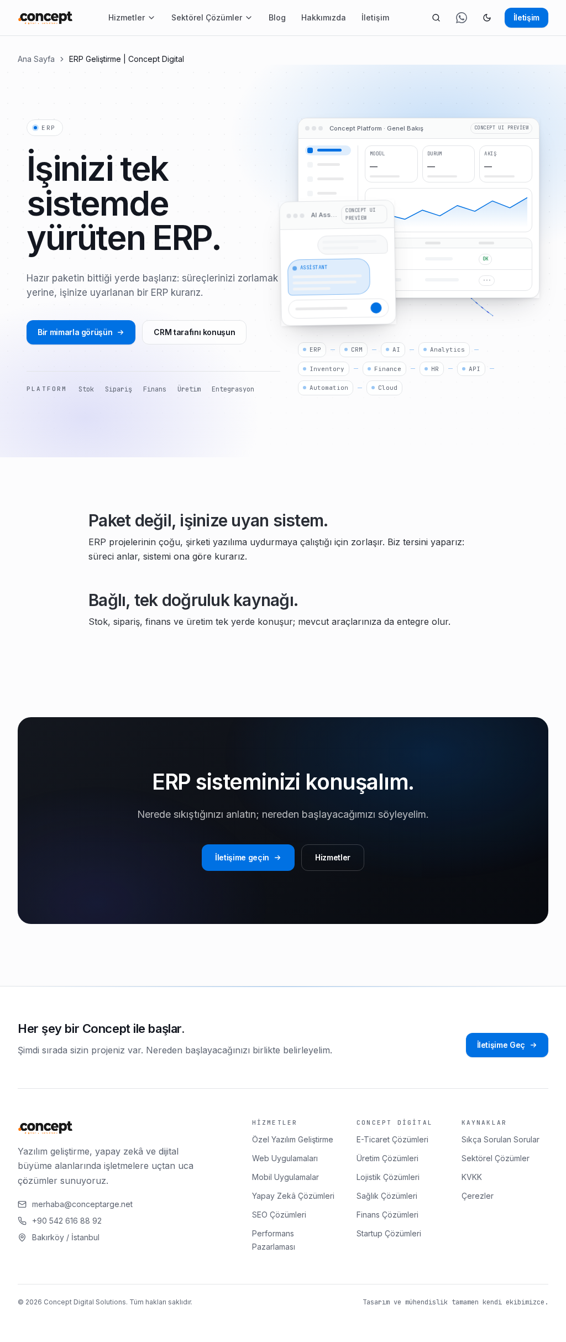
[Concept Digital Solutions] (45, 17)
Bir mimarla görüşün (75, 332)
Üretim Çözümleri (387, 1158)
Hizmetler (126, 17)
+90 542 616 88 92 (67, 1220)
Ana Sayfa (36, 59)
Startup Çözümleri (389, 1233)
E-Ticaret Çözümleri (392, 1139)
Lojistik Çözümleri (388, 1177)
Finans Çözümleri (387, 1214)
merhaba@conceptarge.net (82, 1204)
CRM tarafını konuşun (194, 332)
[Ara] (436, 18)
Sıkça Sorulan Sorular (500, 1139)
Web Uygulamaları (285, 1158)
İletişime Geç (501, 1044)
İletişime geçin (242, 857)
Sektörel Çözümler (206, 17)
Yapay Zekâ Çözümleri (293, 1195)
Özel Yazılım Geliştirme (292, 1139)
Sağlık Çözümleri (387, 1195)
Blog (277, 17)
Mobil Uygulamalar (285, 1177)
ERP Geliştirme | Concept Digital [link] (126, 59)
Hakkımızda (323, 17)
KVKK (472, 1177)
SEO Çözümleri (279, 1214)
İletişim (375, 17)
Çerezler (478, 1195)
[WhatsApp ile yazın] (461, 18)
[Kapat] (267, 1324)
